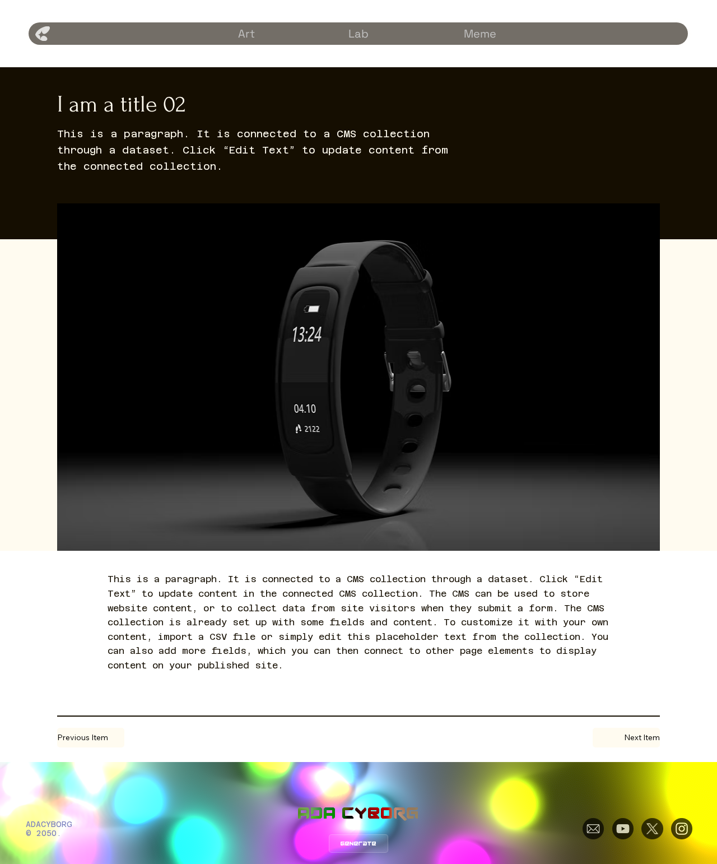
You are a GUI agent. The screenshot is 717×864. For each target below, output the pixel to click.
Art (246, 33)
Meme (480, 33)
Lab (358, 33)
